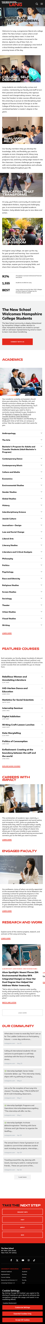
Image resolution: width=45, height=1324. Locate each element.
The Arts (6, 440)
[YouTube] (23, 1260)
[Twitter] (17, 1260)
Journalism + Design (11, 525)
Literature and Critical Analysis (17, 552)
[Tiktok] (34, 1260)
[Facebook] (11, 1260)
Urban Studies (9, 612)
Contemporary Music (12, 465)
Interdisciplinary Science (14, 512)
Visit (22, 1219)
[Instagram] (28, 1260)
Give (22, 1235)
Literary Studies (10, 545)
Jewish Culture (9, 519)
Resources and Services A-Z (9, 1280)
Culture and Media (11, 472)
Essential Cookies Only (22, 1314)
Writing (6, 625)
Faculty (24, 1280)
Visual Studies (9, 618)
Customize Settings (22, 1307)
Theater (6, 605)
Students (24, 1271)
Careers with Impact (16, 778)
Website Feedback (6, 1271)
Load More (22, 1013)
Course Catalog (5, 1277)
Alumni (24, 1277)
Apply (22, 1227)
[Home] (11, 4)
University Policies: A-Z (8, 1283)
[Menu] (42, 4)
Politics (5, 565)
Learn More (7, 633)
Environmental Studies (13, 485)
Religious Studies (10, 585)
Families (24, 1274)
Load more (23, 1177)
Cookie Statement (9, 1303)
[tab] (22, 432)
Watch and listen (9, 1002)
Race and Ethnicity (11, 578)
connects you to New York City (14, 256)
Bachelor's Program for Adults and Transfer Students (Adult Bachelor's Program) (16, 416)
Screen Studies (9, 592)
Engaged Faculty (19, 851)
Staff (23, 1283)
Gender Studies (9, 492)
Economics (7, 479)
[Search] (37, 4)
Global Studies (9, 499)
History (6, 505)
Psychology (7, 572)
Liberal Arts (8, 539)
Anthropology (9, 433)
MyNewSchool (5, 1274)
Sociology (7, 598)
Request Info (22, 1212)
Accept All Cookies (22, 1320)
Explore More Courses (11, 766)
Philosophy (7, 558)
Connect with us (17, 341)
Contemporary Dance (12, 459)
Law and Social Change (13, 532)
